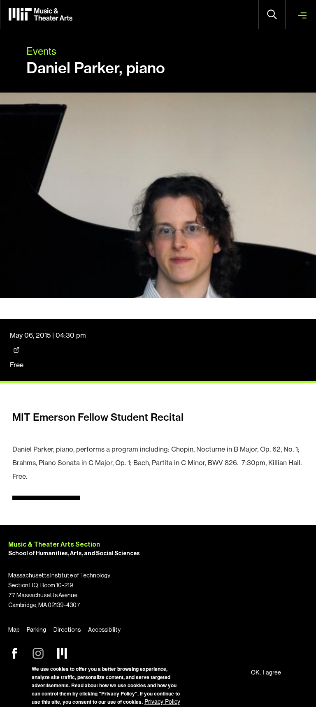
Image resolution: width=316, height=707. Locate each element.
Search (272, 14)
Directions (67, 630)
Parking (36, 630)
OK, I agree (266, 672)
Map (13, 630)
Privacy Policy (162, 701)
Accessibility (104, 630)
